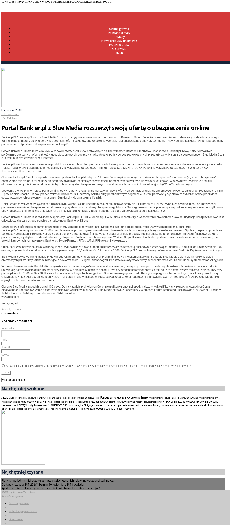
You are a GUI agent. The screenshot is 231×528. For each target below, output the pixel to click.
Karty (41, 401)
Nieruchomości (57, 405)
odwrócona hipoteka (103, 405)
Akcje (4, 397)
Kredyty (167, 401)
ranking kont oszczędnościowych (17, 409)
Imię (4, 340)
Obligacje (88, 405)
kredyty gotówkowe (184, 401)
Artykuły (119, 37)
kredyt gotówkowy (117, 402)
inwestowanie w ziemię (209, 398)
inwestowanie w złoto (10, 402)
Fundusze (106, 397)
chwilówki (42, 398)
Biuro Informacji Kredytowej (22, 398)
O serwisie (119, 49)
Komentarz (8, 328)
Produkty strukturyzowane (208, 405)
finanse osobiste (85, 398)
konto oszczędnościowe (95, 401)
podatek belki (146, 405)
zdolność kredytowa (124, 409)
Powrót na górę (12, 496)
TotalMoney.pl (88, 408)
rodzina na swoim (60, 409)
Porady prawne (161, 405)
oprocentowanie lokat (128, 405)
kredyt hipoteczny (134, 402)
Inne (144, 397)
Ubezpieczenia (104, 408)
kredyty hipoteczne (207, 401)
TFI (78, 409)
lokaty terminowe (36, 405)
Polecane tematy (119, 33)
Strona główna (119, 29)
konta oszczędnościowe (57, 402)
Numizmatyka (76, 405)
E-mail (5, 347)
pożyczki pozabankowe (180, 405)
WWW (5, 355)
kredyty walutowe (8, 405)
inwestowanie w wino (188, 398)
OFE (114, 405)
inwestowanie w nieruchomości (163, 398)
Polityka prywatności (23, 511)
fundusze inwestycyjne (126, 397)
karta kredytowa (29, 401)
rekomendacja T (42, 409)
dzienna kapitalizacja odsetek (61, 398)
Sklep (119, 53)
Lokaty (21, 405)
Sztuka (73, 408)
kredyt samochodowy (152, 402)
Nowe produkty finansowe (119, 41)
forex (97, 398)
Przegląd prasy (119, 45)
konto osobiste (75, 402)
